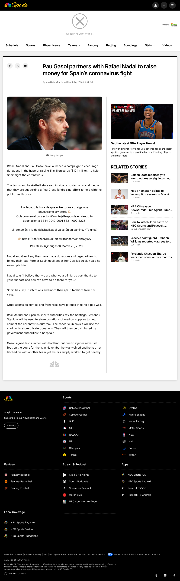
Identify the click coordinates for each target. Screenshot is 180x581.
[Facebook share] (10, 66)
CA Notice (138, 554)
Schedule (12, 45)
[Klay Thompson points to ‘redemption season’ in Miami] (119, 194)
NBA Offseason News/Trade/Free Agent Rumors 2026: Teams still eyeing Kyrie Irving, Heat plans (151, 208)
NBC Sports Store (57, 554)
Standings (130, 45)
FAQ (45, 554)
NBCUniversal (23, 560)
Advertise (8, 554)
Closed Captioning (32, 554)
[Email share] (25, 66)
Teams (72, 45)
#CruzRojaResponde (63, 216)
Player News (51, 45)
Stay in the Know (13, 412)
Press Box (72, 554)
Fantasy (93, 45)
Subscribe (11, 425)
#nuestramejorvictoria (52, 211)
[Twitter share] (17, 66)
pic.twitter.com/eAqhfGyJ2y (72, 239)
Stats (148, 45)
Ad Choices (84, 554)
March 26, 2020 (72, 246)
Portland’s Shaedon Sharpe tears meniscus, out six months (151, 255)
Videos (167, 45)
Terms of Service (152, 554)
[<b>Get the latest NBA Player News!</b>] (142, 121)
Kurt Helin (50, 82)
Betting (111, 45)
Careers (18, 554)
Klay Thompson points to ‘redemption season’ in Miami (149, 192)
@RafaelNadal (47, 229)
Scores (31, 45)
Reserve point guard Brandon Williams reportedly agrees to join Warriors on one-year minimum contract (149, 239)
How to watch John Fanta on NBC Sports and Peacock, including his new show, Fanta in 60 (150, 223)
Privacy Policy (98, 554)
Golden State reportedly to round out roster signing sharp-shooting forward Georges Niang (151, 176)
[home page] (16, 5)
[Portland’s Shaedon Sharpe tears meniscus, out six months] (119, 257)
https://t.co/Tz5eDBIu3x (38, 239)
